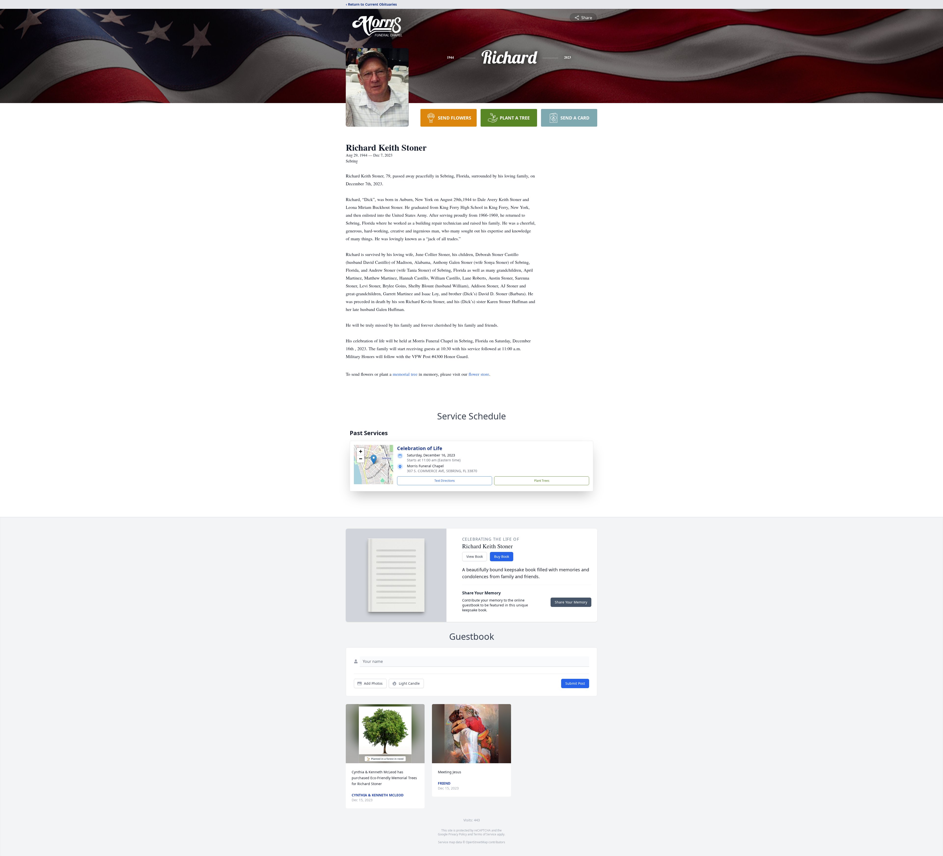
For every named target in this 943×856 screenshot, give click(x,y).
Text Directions (444, 481)
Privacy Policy (457, 834)
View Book (474, 556)
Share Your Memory (571, 602)
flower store (479, 374)
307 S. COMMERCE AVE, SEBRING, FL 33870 (442, 470)
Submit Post (575, 683)
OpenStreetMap (477, 842)
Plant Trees (541, 481)
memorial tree (405, 374)
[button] (374, 460)
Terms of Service (484, 834)
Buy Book (501, 556)
